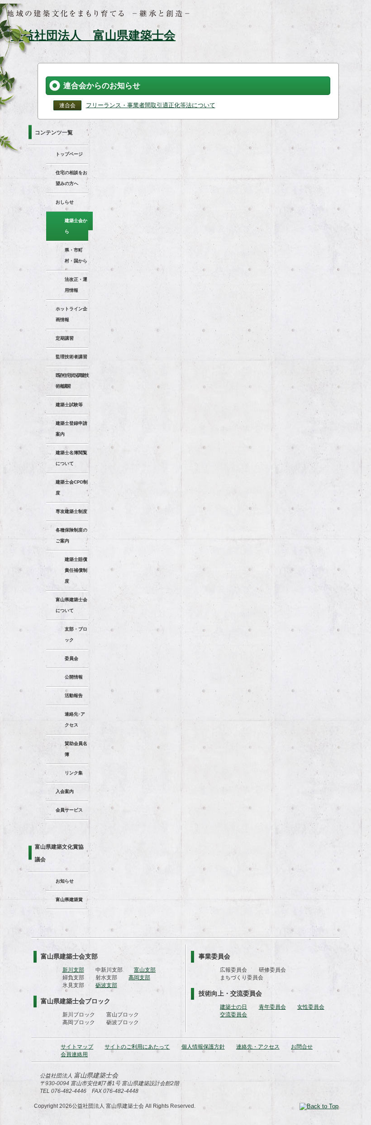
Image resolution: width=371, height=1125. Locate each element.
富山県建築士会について (71, 605)
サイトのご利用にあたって (137, 1047)
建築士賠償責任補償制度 (76, 570)
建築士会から (76, 226)
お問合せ (302, 1047)
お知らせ (65, 880)
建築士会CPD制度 (72, 487)
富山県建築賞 (69, 899)
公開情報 (74, 676)
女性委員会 (310, 1007)
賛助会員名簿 (76, 749)
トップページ (69, 154)
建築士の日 (233, 1007)
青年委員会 (272, 1007)
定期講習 (65, 338)
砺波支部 (106, 985)
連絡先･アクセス (75, 719)
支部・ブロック (76, 634)
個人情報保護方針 (203, 1047)
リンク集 (74, 772)
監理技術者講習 (71, 356)
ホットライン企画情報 (71, 314)
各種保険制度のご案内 (71, 535)
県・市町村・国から (76, 255)
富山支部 (145, 970)
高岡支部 (139, 977)
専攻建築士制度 (71, 511)
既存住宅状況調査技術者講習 (72, 381)
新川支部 (73, 970)
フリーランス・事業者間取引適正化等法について (150, 105)
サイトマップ (77, 1047)
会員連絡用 (74, 1054)
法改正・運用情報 (76, 285)
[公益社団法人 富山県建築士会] (90, 35)
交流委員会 (233, 1014)
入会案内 (65, 791)
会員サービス (69, 809)
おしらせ (65, 201)
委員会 (71, 658)
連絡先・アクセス (258, 1047)
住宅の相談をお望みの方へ (71, 178)
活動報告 (74, 695)
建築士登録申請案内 (71, 429)
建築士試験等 (69, 404)
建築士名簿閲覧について (71, 458)
